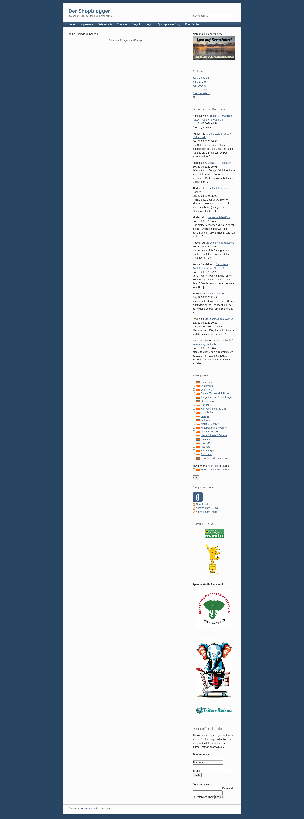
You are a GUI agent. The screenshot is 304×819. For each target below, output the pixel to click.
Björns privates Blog (168, 24)
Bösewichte (207, 382)
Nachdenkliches (210, 431)
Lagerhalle (207, 412)
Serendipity (85, 808)
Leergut (205, 416)
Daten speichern (204, 797)
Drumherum (207, 389)
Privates (205, 439)
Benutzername (201, 754)
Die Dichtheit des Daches (219, 242)
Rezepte (205, 446)
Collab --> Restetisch (219, 162)
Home (71, 24)
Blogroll (136, 24)
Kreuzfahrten (192, 24)
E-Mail (196, 771)
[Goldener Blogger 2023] (214, 559)
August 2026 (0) (201, 78)
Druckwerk (207, 386)
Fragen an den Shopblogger (216, 397)
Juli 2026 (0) (199, 82)
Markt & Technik (210, 424)
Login (149, 24)
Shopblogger (208, 450)
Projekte (205, 443)
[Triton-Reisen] (214, 710)
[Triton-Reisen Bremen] (214, 48)
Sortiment (206, 454)
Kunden (205, 405)
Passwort (198, 762)
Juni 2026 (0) (200, 85)
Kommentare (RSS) (207, 508)
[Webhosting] (214, 533)
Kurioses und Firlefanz (213, 408)
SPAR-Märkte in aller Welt (215, 458)
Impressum (86, 24)
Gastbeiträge (208, 401)
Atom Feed (202, 504)
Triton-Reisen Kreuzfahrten (216, 469)
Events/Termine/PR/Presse (216, 393)
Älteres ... (198, 97)
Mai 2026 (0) (200, 89)
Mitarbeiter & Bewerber (214, 427)
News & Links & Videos (214, 435)
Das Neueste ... (201, 93)
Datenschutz (105, 24)
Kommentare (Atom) (207, 511)
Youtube (122, 24)
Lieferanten (207, 420)
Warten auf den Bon (219, 217)
